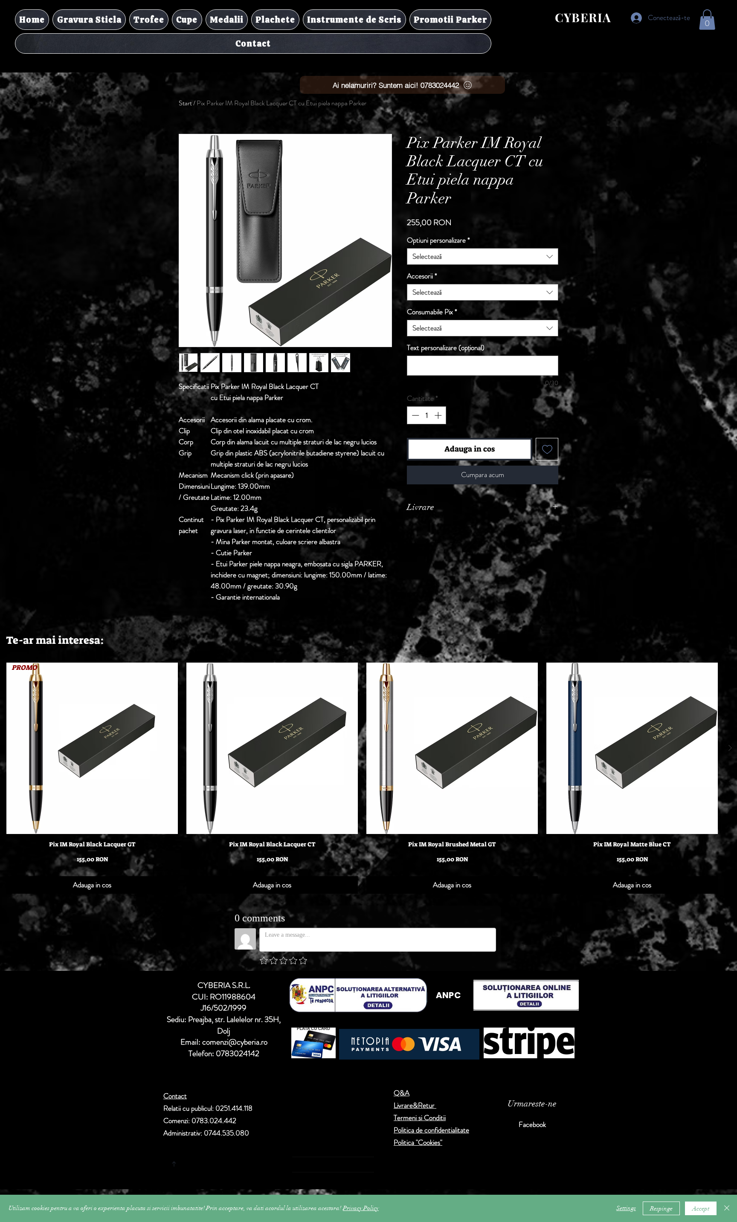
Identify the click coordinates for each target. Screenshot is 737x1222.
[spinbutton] (426, 415)
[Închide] (727, 1208)
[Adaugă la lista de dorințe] (547, 449)
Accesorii (422, 276)
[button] (707, 19)
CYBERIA (583, 17)
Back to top (253, 1162)
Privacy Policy (361, 1208)
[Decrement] (414, 415)
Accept (700, 1208)
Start (185, 103)
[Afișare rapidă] (272, 748)
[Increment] (438, 415)
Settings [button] (626, 1208)
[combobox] (482, 256)
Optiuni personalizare (438, 240)
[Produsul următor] (730, 748)
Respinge (661, 1208)
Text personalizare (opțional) (446, 347)
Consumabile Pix (432, 311)
